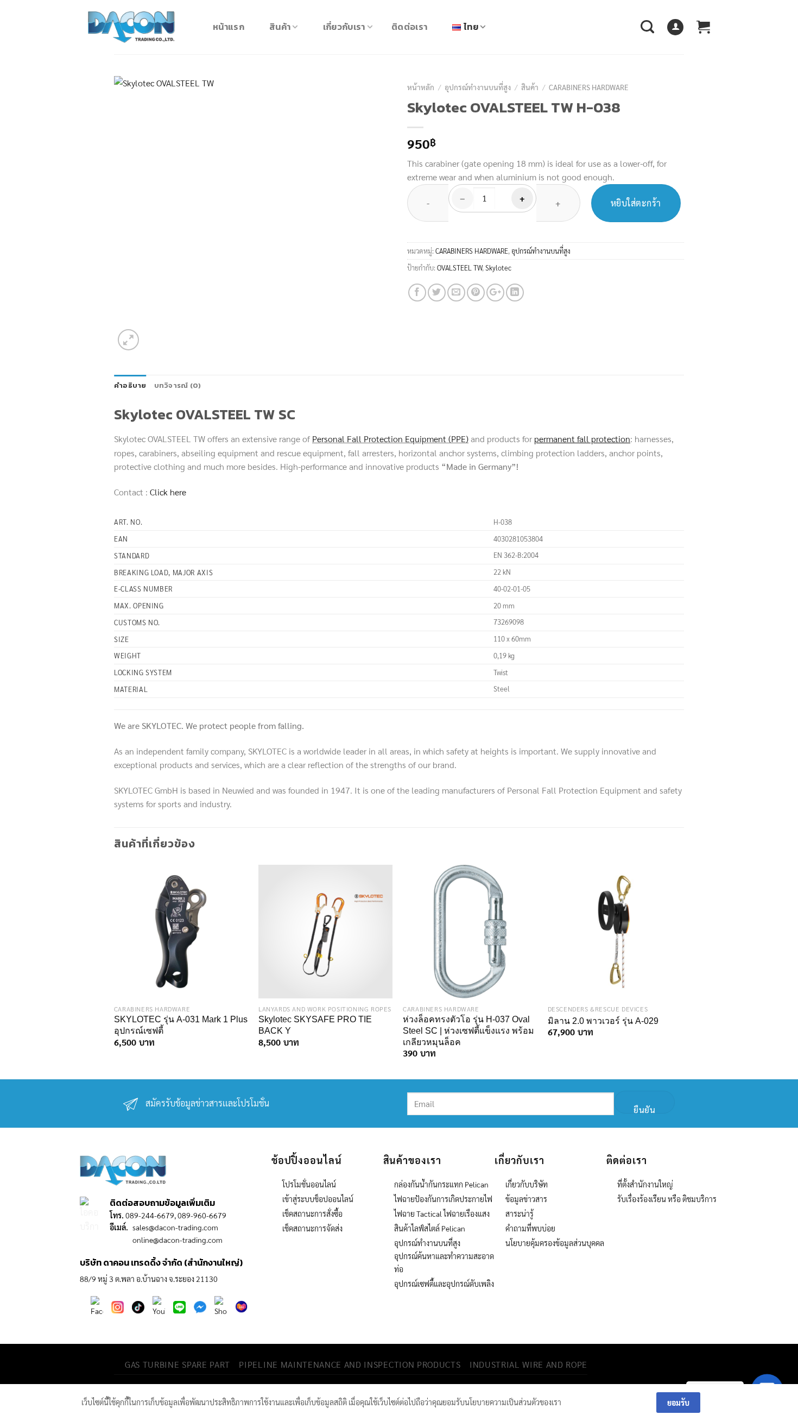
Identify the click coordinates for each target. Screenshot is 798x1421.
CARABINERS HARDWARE (589, 87)
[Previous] (123, 971)
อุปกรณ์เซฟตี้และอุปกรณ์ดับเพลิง (444, 1283)
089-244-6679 (149, 1215)
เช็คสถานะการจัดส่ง (312, 1228)
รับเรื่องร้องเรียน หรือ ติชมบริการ (667, 1199)
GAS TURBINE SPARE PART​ (177, 1364)
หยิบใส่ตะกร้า (636, 203)
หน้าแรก (228, 26)
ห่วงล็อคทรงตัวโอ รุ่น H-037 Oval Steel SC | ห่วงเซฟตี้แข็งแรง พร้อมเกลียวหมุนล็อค (468, 1031)
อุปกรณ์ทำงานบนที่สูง (478, 87)
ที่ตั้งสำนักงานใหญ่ (645, 1184)
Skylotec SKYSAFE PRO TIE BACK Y (315, 1025)
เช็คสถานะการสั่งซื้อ (312, 1213)
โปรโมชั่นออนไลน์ (309, 1184)
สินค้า (279, 26)
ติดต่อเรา (409, 26)
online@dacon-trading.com (177, 1239)
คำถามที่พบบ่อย (530, 1228)
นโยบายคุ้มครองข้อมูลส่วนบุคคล (554, 1243)
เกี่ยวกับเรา (344, 26)
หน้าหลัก (420, 87)
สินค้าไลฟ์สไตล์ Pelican (429, 1228)
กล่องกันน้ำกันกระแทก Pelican (441, 1184)
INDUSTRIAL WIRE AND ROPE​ (528, 1364)
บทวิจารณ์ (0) (177, 385)
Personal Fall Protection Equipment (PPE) (390, 438)
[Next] (672, 971)
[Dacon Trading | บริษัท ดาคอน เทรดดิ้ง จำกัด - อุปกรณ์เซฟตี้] (142, 26)
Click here (168, 492)
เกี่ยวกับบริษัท (526, 1184)
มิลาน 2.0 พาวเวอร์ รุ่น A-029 (603, 1021)
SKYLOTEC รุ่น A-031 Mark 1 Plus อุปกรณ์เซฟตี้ (181, 1025)
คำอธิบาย (130, 385)
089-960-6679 (202, 1215)
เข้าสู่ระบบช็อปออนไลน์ (317, 1199)
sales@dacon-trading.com (175, 1227)
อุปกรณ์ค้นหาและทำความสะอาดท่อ (444, 1262)
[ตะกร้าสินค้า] (703, 27)
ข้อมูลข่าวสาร (526, 1199)
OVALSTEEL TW (459, 267)
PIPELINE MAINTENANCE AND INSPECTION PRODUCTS (349, 1364)
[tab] (130, 386)
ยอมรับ (678, 1402)
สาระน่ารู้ (519, 1213)
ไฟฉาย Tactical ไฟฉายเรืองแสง (442, 1213)
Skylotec (498, 267)
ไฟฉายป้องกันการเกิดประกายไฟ (443, 1199)
